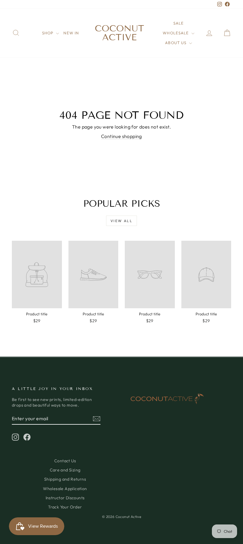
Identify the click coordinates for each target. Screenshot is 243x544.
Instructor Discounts (65, 497)
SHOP (48, 33)
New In (71, 33)
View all (121, 221)
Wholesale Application (65, 488)
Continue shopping (121, 136)
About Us (176, 42)
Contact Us (65, 460)
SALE (178, 23)
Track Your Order (65, 507)
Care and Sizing (65, 470)
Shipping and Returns (65, 479)
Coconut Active (119, 33)
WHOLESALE (176, 33)
